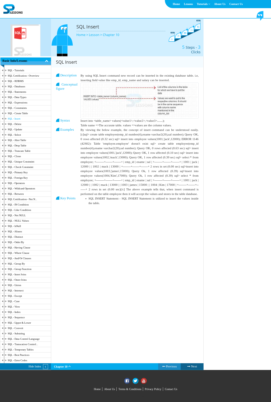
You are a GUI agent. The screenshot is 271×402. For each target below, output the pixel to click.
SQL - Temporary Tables (21, 349)
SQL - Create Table (18, 113)
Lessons (188, 4)
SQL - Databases (16, 86)
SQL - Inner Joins (17, 274)
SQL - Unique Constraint (21, 161)
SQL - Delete (14, 124)
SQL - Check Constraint (20, 166)
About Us (219, 4)
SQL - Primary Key (18, 172)
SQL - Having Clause (19, 247)
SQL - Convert (15, 328)
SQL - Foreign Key (18, 177)
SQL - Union (14, 285)
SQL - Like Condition (19, 209)
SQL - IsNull (14, 226)
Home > (82, 35)
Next (193, 366)
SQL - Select (14, 134)
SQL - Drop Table (17, 145)
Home (176, 4)
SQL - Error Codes (17, 360)
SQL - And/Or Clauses (19, 258)
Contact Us (236, 4)
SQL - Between (16, 193)
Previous (171, 366)
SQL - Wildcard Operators (21, 188)
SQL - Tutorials (16, 70)
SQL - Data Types (17, 97)
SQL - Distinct (15, 236)
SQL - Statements (17, 91)
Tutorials (202, 4)
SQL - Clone (14, 156)
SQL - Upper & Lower (19, 322)
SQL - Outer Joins (17, 279)
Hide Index (35, 366)
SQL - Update (15, 129)
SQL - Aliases (15, 231)
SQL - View (14, 306)
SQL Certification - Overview (23, 75)
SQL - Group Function (20, 269)
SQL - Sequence (16, 317)
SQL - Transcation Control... (23, 344)
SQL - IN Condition (18, 204)
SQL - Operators (16, 183)
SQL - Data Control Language (24, 338)
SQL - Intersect (16, 290)
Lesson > (96, 35)
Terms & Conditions (129, 389)
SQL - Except (15, 295)
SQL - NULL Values (18, 220)
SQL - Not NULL (17, 215)
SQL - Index (14, 312)
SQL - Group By (16, 263)
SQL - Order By (16, 242)
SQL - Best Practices (18, 354)
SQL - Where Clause (18, 252)
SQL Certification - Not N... (22, 199)
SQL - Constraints (17, 107)
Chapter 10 (111, 35)
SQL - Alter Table (17, 140)
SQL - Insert (14, 118)
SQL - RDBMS (16, 81)
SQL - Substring (16, 333)
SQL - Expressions (17, 102)
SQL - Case (14, 301)
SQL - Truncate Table (19, 150)
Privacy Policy (153, 389)
